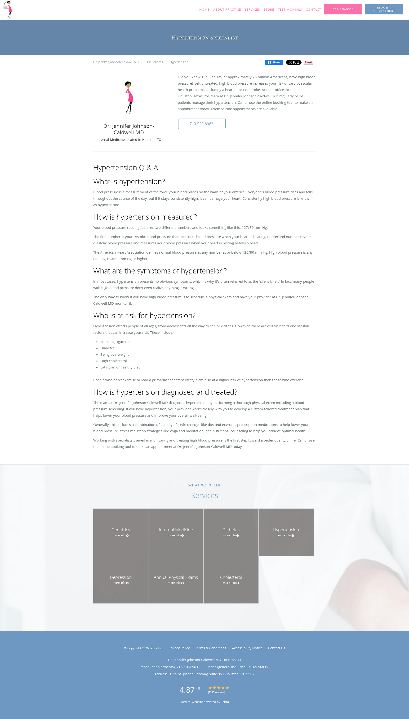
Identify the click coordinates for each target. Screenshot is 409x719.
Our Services (154, 62)
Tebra (225, 702)
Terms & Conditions (210, 648)
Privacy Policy (179, 648)
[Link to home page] (34, 10)
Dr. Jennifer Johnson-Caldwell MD (116, 62)
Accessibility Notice (247, 648)
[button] (384, 9)
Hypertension (179, 62)
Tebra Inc (155, 648)
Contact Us (276, 648)
